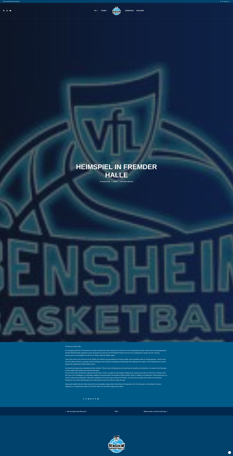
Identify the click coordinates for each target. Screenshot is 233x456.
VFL (95, 10)
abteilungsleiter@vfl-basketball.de (11, 1)
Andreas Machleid (127, 181)
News (116, 181)
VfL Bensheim (225, 1)
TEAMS (103, 10)
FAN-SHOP (140, 10)
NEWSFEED (129, 10)
